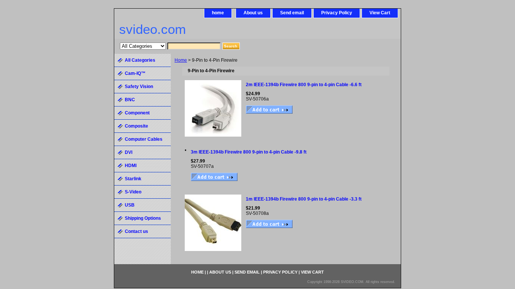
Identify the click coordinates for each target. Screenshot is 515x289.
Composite (136, 126)
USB (130, 205)
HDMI (130, 165)
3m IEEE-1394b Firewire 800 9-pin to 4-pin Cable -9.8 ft (249, 152)
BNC (130, 99)
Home (181, 60)
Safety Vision (139, 86)
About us (253, 12)
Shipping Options (143, 218)
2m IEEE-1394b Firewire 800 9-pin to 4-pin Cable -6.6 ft (304, 84)
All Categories (140, 60)
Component (137, 113)
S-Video (133, 192)
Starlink (133, 178)
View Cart (379, 12)
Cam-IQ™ (135, 73)
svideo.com (152, 29)
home (218, 12)
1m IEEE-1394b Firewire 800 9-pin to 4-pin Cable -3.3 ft (304, 199)
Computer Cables (143, 139)
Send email (292, 12)
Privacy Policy (336, 12)
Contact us (136, 231)
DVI (128, 152)
